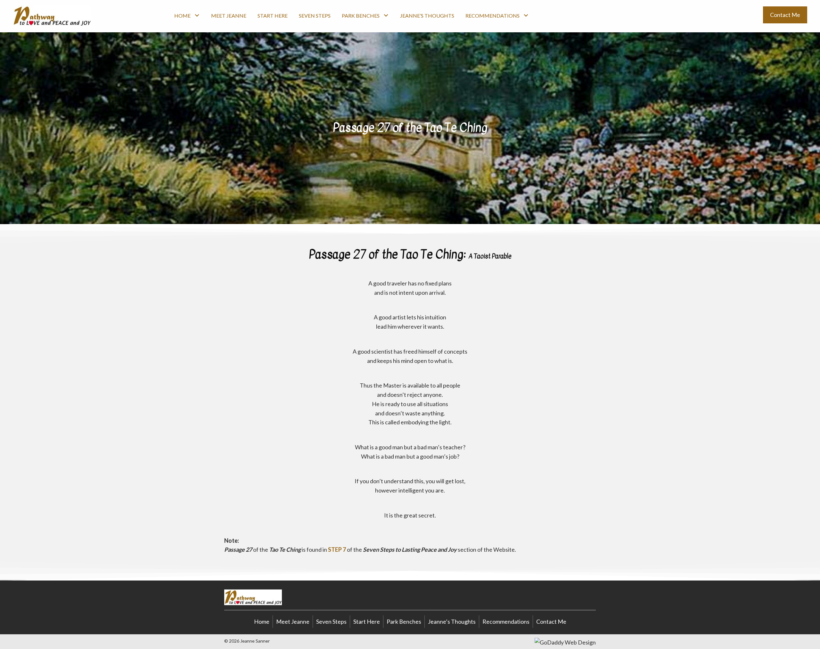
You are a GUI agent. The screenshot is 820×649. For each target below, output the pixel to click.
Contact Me (551, 621)
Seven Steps (331, 621)
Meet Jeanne (292, 621)
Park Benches (404, 621)
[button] (196, 15)
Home (261, 621)
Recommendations (505, 621)
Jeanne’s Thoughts (452, 621)
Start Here (366, 621)
